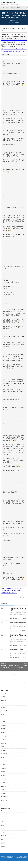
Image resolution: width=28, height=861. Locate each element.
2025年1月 (3, 707)
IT (1, 814)
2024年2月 (3, 746)
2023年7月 (3, 772)
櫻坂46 (3, 846)
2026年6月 (3, 700)
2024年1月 (3, 750)
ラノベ (2, 832)
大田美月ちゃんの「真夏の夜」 (18, 622)
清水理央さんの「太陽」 (16, 649)
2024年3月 (3, 743)
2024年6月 (3, 732)
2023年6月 (3, 775)
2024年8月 (3, 725)
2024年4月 (3, 739)
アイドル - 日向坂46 (14, 22)
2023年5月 (3, 779)
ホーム (14, 675)
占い (2, 839)
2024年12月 (4, 711)
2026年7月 (3, 696)
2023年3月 (3, 786)
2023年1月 (3, 793)
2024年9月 (3, 721)
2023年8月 (3, 768)
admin (25, 597)
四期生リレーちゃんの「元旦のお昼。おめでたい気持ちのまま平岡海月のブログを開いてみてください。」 (13, 591)
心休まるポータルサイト (9, 2)
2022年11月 (4, 800)
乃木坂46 (3, 836)
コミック (3, 828)
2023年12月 (4, 754)
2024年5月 (3, 736)
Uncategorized (5, 818)
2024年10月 (4, 718)
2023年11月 (4, 757)
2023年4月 (3, 782)
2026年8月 (3, 693)
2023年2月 (3, 789)
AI (1, 810)
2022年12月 (4, 797)
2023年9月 (3, 764)
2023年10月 (4, 761)
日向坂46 (3, 843)
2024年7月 (3, 729)
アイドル (3, 821)
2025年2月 (3, 703)
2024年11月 (4, 714)
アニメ (2, 825)
